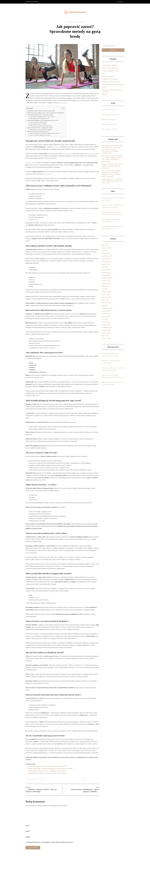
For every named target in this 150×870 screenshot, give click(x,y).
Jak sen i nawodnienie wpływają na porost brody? (40, 135)
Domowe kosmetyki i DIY (110, 71)
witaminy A (90, 153)
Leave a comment (31, 779)
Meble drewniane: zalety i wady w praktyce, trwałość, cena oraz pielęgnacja (113, 166)
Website (28, 837)
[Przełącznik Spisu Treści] (62, 108)
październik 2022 (107, 308)
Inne (103, 73)
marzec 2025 (106, 264)
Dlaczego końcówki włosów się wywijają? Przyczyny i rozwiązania (48, 766)
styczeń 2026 (106, 253)
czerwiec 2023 (106, 303)
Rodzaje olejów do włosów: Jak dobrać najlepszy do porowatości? (48, 773)
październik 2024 (107, 278)
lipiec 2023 (105, 300)
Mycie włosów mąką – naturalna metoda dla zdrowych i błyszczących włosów (51, 768)
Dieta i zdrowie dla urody (110, 68)
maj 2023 (105, 305)
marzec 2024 (106, 294)
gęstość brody (63, 102)
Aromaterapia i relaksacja (110, 65)
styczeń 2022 (106, 322)
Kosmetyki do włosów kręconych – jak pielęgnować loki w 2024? (47, 771)
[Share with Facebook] (87, 779)
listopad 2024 (106, 275)
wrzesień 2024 (106, 281)
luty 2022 (105, 319)
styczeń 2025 (106, 270)
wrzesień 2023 (106, 297)
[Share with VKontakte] (98, 779)
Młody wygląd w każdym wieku (110, 114)
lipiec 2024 (105, 286)
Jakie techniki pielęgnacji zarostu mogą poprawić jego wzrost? (43, 120)
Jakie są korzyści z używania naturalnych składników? (41, 129)
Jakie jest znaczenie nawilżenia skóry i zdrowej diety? (41, 125)
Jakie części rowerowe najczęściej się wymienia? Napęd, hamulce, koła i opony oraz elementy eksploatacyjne (112, 158)
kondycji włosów (46, 174)
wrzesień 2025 (106, 259)
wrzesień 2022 (106, 311)
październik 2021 (107, 327)
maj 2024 (105, 289)
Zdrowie (104, 94)
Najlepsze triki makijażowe (109, 119)
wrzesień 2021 (106, 330)
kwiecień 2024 (106, 292)
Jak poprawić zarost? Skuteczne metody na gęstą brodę (41, 110)
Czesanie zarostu (30, 162)
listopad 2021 (106, 325)
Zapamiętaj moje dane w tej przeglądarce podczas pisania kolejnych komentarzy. (50, 842)
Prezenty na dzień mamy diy (109, 124)
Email (28, 831)
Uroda (104, 87)
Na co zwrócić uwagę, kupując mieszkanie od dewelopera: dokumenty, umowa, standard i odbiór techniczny (111, 173)
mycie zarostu (56, 146)
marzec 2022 (106, 316)
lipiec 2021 (105, 336)
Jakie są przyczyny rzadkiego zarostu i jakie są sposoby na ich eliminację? (46, 112)
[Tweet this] (89, 779)
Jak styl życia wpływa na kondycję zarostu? (38, 131)
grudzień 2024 (106, 272)
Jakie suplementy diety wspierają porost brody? (39, 118)
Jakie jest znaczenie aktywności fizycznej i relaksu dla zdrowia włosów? (45, 133)
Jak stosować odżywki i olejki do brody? (38, 122)
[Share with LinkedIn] (94, 779)
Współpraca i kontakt (32, 1)
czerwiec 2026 (106, 248)
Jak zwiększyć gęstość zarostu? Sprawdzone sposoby (40, 114)
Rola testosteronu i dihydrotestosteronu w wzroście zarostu (42, 116)
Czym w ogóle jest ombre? (109, 109)
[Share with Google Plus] (91, 779)
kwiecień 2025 (106, 261)
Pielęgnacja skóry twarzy (110, 79)
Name (28, 825)
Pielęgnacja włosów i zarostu (75, 22)
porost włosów (68, 153)
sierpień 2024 (106, 283)
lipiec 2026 (105, 245)
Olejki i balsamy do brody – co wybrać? (38, 124)
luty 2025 (105, 267)
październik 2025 (107, 256)
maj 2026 (105, 250)
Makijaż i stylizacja (108, 76)
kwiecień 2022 (106, 314)
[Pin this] (96, 779)
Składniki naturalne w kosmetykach (113, 84)
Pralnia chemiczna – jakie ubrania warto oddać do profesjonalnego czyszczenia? (112, 181)
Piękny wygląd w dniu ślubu (109, 129)
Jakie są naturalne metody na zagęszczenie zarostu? (40, 127)
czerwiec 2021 (106, 338)
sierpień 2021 (106, 333)
